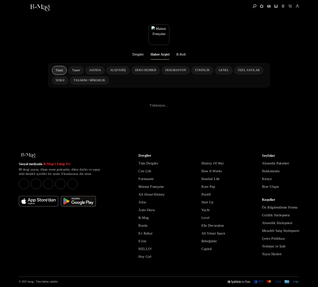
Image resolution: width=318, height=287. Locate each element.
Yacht (205, 210)
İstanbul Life (210, 179)
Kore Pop (208, 186)
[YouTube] (36, 184)
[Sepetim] (290, 6)
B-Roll (181, 54)
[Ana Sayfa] (28, 155)
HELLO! (145, 249)
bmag (31, 281)
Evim (142, 241)
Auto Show (146, 210)
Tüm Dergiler (148, 163)
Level (205, 218)
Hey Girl (144, 256)
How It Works (211, 171)
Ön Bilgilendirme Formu (280, 207)
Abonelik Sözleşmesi (277, 223)
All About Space (213, 233)
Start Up (207, 202)
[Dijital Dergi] (276, 6)
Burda (142, 225)
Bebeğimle (209, 241)
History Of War (212, 163)
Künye (267, 179)
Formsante (146, 179)
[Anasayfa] (261, 6)
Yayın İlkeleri (272, 254)
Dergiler (138, 54)
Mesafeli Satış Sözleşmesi (280, 231)
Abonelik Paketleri (275, 163)
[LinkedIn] (60, 184)
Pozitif (206, 194)
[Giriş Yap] (297, 6)
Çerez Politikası (273, 238)
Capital (206, 249)
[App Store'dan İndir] (38, 201)
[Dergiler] (269, 6)
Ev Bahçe (145, 233)
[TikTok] (72, 184)
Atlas (142, 202)
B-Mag (143, 218)
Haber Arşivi (160, 54)
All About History (151, 194)
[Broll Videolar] (283, 6)
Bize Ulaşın (270, 186)
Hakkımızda (270, 171)
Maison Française (151, 186)
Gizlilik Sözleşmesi (276, 215)
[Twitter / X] (48, 184)
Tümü (59, 70)
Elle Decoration (212, 225)
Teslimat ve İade (274, 246)
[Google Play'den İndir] (78, 201)
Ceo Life (144, 171)
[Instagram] (24, 184)
